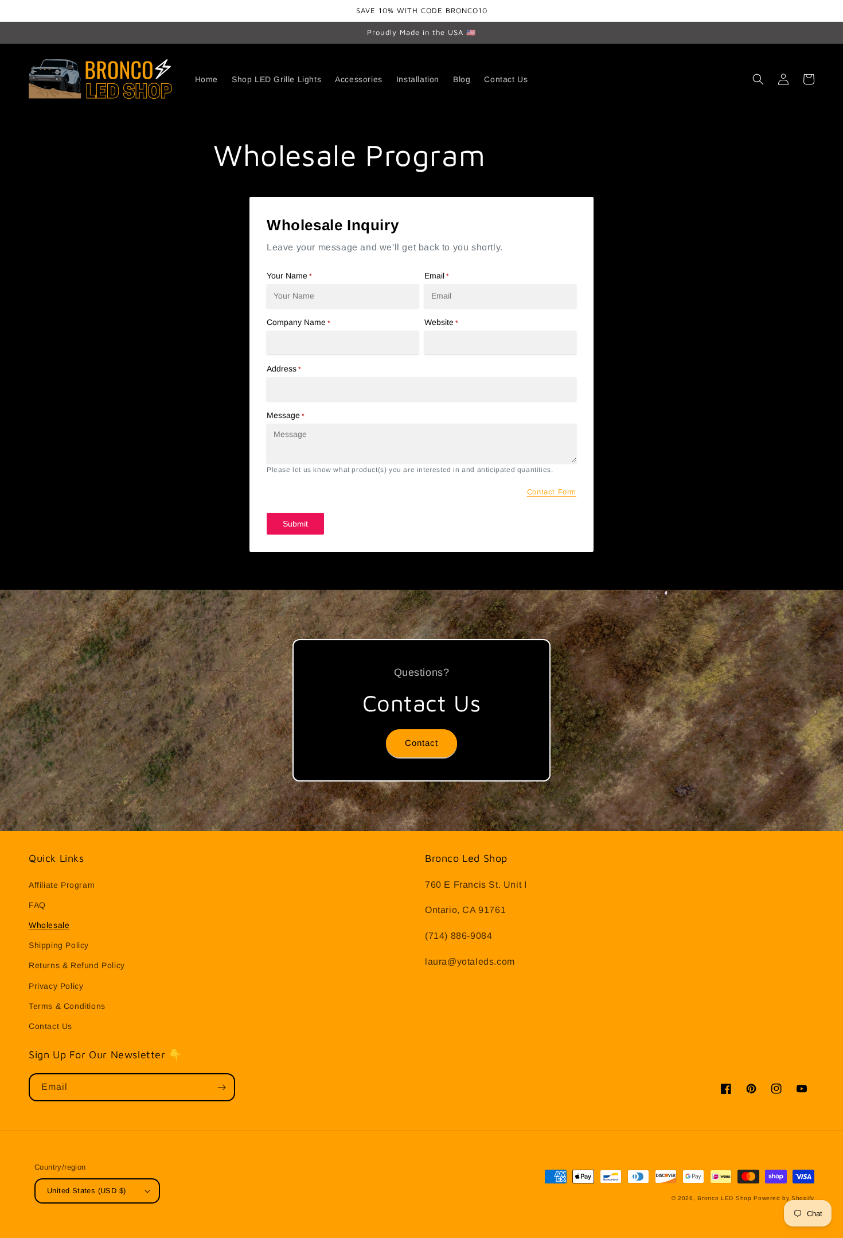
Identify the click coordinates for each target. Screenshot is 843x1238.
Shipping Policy (59, 945)
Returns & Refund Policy (77, 965)
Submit (295, 523)
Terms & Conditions (67, 1006)
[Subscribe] (221, 1087)
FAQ (37, 905)
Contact (421, 743)
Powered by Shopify (784, 1198)
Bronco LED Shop (724, 1198)
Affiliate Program (62, 884)
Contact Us (50, 1026)
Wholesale (49, 925)
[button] (758, 79)
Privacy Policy (56, 986)
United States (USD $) (86, 1190)
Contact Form (551, 492)
